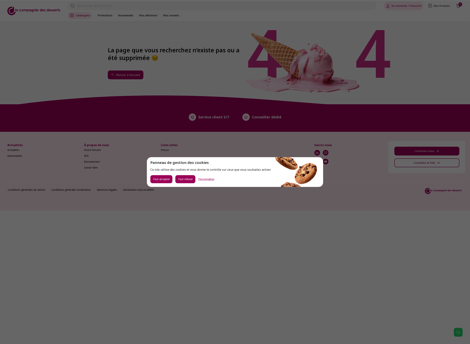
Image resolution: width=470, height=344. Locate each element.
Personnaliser (206, 179)
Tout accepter (161, 179)
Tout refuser (185, 179)
